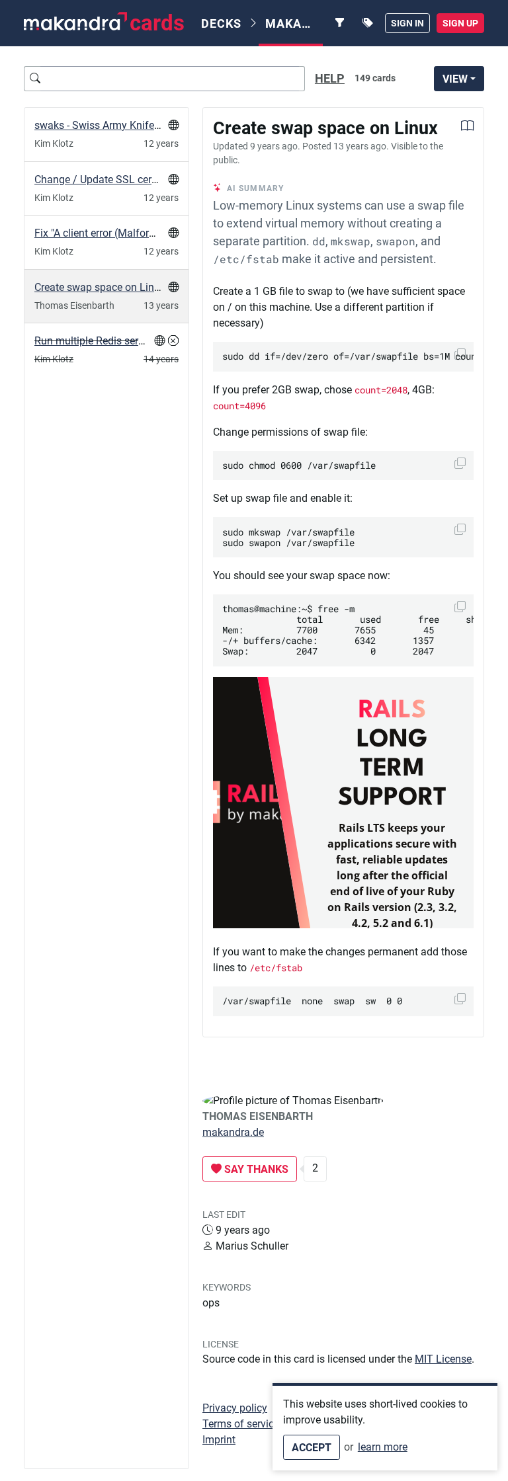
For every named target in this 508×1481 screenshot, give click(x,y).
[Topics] (340, 23)
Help (330, 78)
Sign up (460, 23)
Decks (221, 23)
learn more (382, 1447)
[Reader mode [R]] (467, 127)
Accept (311, 1447)
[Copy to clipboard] (460, 463)
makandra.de (233, 1132)
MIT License (443, 1359)
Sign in (407, 23)
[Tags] (367, 23)
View (455, 79)
